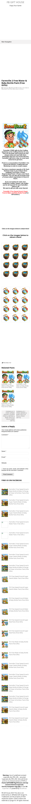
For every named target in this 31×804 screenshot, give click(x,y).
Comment (5, 434)
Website (4, 463)
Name (4, 451)
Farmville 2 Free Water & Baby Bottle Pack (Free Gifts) (8, 386)
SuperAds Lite (6, 788)
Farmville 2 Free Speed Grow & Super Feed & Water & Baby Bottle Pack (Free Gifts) (9, 416)
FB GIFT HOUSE (15, 2)
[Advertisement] (15, 22)
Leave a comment (19, 89)
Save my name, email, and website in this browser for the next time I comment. (15, 469)
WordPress (23, 788)
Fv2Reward (5, 87)
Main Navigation (7, 42)
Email (4, 457)
